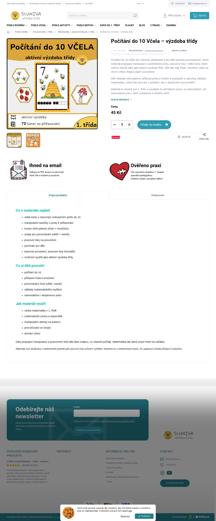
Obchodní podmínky (16, 3)
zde (130, 511)
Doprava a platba (73, 3)
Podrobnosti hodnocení (154, 51)
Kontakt (89, 3)
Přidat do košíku (150, 124)
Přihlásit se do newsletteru (89, 430)
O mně (109, 481)
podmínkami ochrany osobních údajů (117, 421)
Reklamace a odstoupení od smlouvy (122, 477)
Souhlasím (145, 516)
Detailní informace (120, 100)
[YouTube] (169, 472)
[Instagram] (162, 472)
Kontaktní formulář (175, 483)
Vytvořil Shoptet (179, 517)
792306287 (171, 465)
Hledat (135, 15)
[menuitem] (17, 25)
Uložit (117, 137)
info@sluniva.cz (173, 459)
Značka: (179, 51)
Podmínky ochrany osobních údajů (45, 3)
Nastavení (125, 516)
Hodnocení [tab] (157, 195)
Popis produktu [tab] (58, 195)
